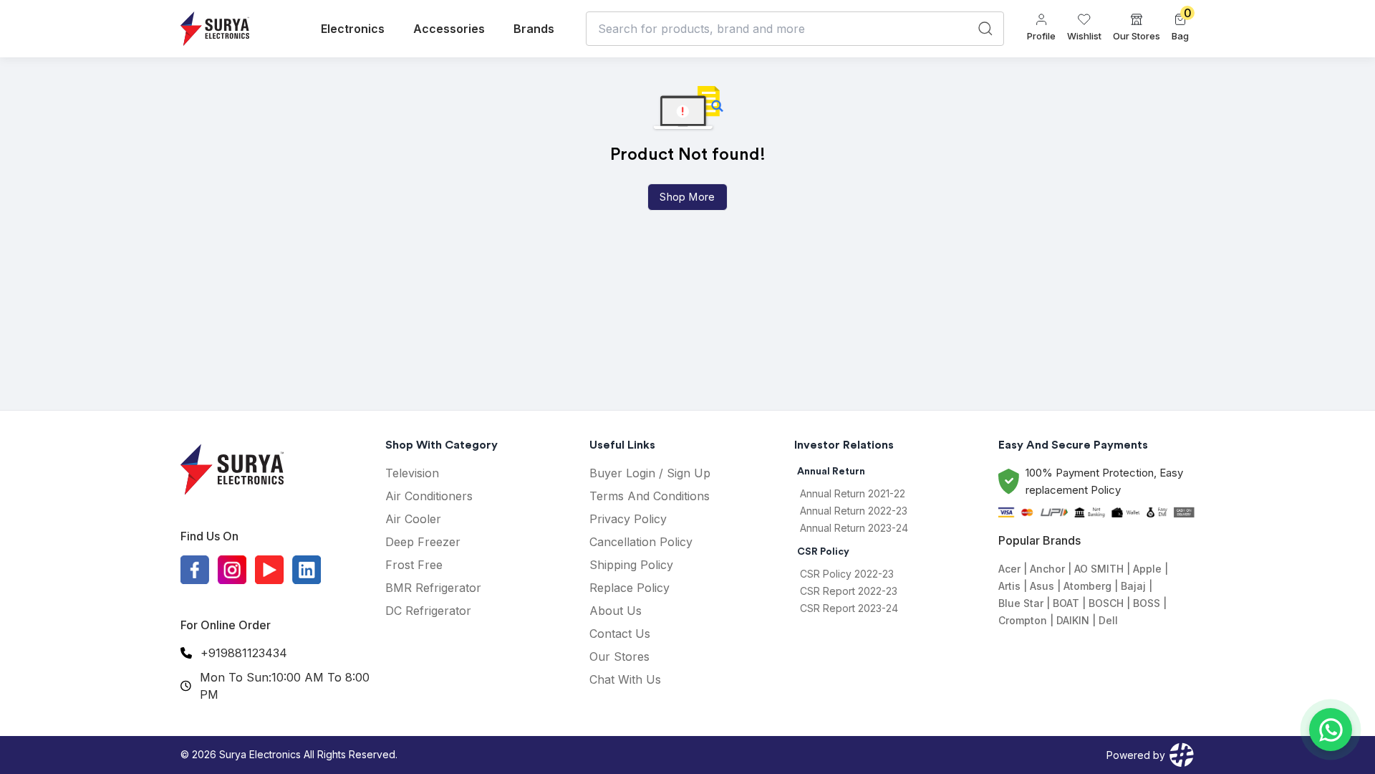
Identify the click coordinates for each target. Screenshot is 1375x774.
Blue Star (1020, 603)
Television (412, 473)
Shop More (687, 197)
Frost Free (414, 565)
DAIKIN (1072, 620)
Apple (1147, 569)
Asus (1042, 586)
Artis (1009, 586)
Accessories (449, 28)
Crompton (1022, 620)
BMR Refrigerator (433, 587)
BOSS (1146, 603)
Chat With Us (625, 679)
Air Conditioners (429, 496)
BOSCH (1106, 603)
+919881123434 (244, 653)
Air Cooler (413, 519)
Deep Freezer (422, 542)
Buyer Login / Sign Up (649, 473)
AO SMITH (1099, 569)
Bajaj (1133, 586)
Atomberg (1087, 586)
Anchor (1047, 569)
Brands (533, 28)
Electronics (353, 28)
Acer (1009, 569)
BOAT (1066, 603)
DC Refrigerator (428, 610)
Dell (1108, 620)
